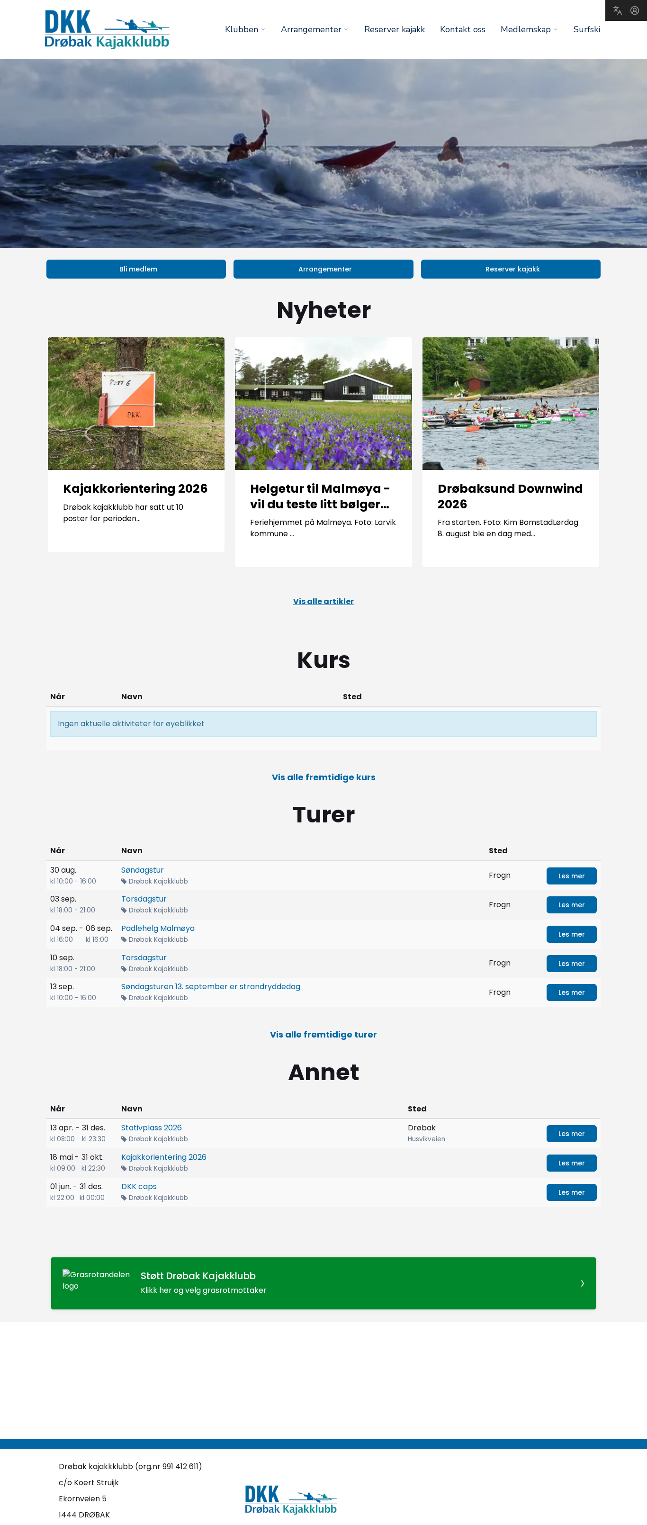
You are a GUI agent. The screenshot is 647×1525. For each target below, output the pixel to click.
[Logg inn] (634, 10)
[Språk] (617, 10)
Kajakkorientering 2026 (135, 488)
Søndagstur (142, 870)
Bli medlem (138, 269)
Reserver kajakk (394, 29)
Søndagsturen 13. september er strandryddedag (210, 986)
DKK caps (139, 1186)
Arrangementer (325, 269)
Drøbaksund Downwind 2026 (510, 496)
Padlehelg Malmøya (158, 928)
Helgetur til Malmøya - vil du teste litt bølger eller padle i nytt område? (320, 511)
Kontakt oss (462, 29)
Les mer (572, 876)
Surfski (587, 29)
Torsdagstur (144, 898)
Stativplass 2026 (151, 1127)
